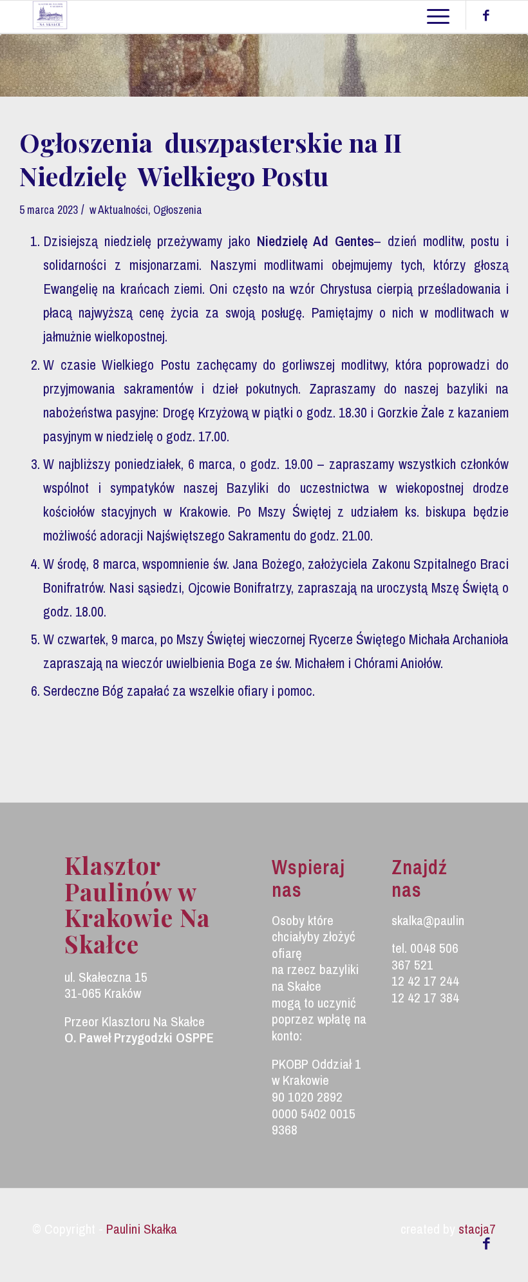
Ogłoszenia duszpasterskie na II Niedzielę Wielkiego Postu (210, 159)
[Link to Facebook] (486, 15)
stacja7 (477, 1229)
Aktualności (123, 210)
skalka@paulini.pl (435, 920)
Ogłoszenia (177, 210)
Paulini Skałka (141, 1229)
